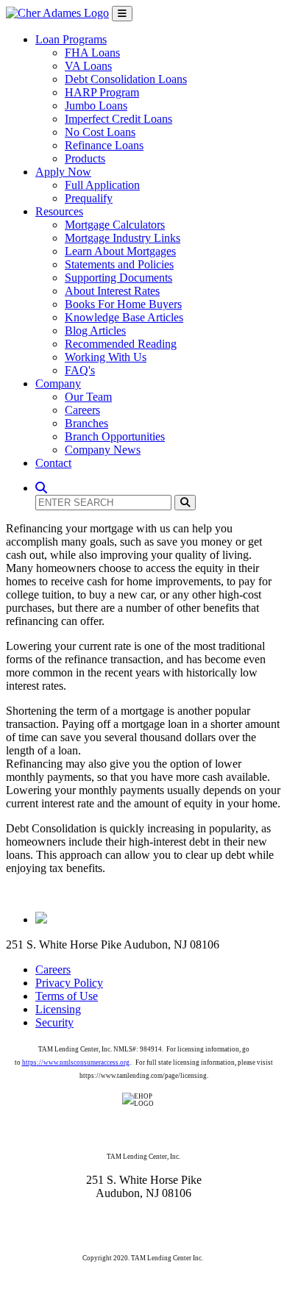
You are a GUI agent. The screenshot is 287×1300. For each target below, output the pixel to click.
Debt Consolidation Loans (126, 79)
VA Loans (88, 66)
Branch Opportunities (115, 436)
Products (85, 158)
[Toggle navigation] (122, 13)
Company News (103, 449)
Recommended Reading (121, 344)
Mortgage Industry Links (122, 238)
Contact (53, 463)
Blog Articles (95, 330)
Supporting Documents (118, 277)
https (29, 1062)
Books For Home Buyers (123, 304)
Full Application (102, 185)
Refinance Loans (104, 145)
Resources (59, 211)
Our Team (88, 396)
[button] (41, 488)
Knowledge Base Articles (124, 317)
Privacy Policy (69, 982)
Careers (82, 410)
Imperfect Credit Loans (118, 119)
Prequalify (89, 198)
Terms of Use (66, 996)
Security (54, 1022)
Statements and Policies (119, 264)
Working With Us (105, 357)
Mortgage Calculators (115, 224)
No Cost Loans (100, 132)
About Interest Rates (112, 291)
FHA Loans (92, 52)
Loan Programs (71, 39)
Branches (86, 423)
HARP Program (102, 92)
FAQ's (80, 370)
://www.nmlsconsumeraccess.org (83, 1062)
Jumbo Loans (96, 105)
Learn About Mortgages (120, 251)
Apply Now (63, 171)
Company (58, 383)
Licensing (58, 1009)
